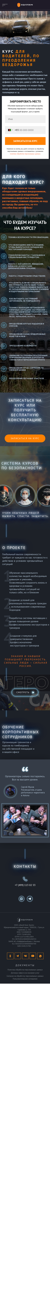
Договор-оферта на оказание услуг (25, 973)
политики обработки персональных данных (25, 154)
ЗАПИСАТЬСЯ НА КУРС (25, 438)
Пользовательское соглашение (25, 979)
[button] (25, 692)
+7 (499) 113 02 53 (25, 885)
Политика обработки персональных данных (25, 969)
